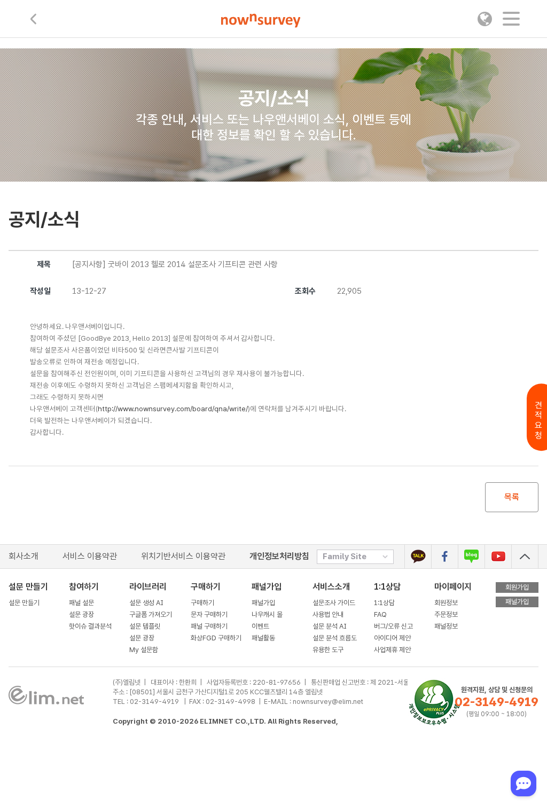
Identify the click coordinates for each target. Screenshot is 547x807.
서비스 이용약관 (89, 556)
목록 (511, 497)
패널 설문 (81, 603)
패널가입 (263, 603)
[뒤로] (33, 19)
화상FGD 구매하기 (216, 638)
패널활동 (263, 638)
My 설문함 (143, 650)
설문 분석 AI (331, 626)
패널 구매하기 (209, 626)
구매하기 (202, 603)
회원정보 (446, 603)
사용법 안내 (327, 614)
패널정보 (446, 626)
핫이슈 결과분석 (90, 626)
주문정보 (446, 614)
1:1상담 (387, 587)
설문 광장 (81, 614)
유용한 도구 (328, 650)
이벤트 (260, 626)
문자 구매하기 (209, 614)
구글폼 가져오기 (150, 614)
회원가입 (517, 587)
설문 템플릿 (144, 626)
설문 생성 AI (148, 603)
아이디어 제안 (392, 638)
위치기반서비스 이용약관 (183, 556)
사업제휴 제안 (392, 650)
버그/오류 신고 (393, 626)
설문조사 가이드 (333, 603)
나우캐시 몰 (267, 614)
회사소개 (23, 556)
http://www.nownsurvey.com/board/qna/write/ (173, 408)
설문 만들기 (24, 603)
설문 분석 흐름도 (334, 638)
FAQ (380, 614)
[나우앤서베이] (261, 20)
